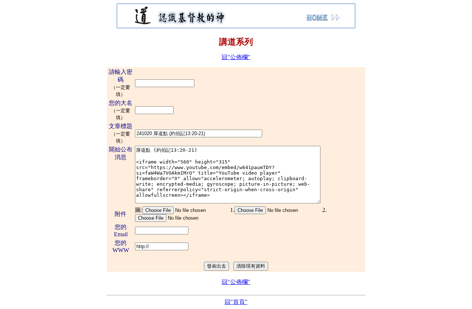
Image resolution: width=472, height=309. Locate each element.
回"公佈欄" (236, 57)
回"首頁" (236, 302)
